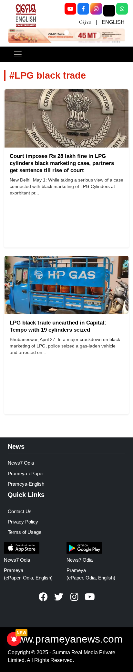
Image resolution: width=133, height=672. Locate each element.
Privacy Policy (23, 521)
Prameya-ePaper (26, 473)
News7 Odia (21, 463)
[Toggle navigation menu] (17, 54)
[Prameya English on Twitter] (59, 597)
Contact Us (20, 511)
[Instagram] (96, 9)
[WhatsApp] (122, 9)
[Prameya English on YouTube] (90, 597)
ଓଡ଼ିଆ (85, 22)
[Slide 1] (66, 32)
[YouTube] (70, 9)
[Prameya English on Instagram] (74, 597)
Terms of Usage (24, 532)
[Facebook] (83, 9)
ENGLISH (113, 22)
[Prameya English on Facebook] (43, 597)
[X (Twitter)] (109, 11)
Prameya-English (26, 484)
